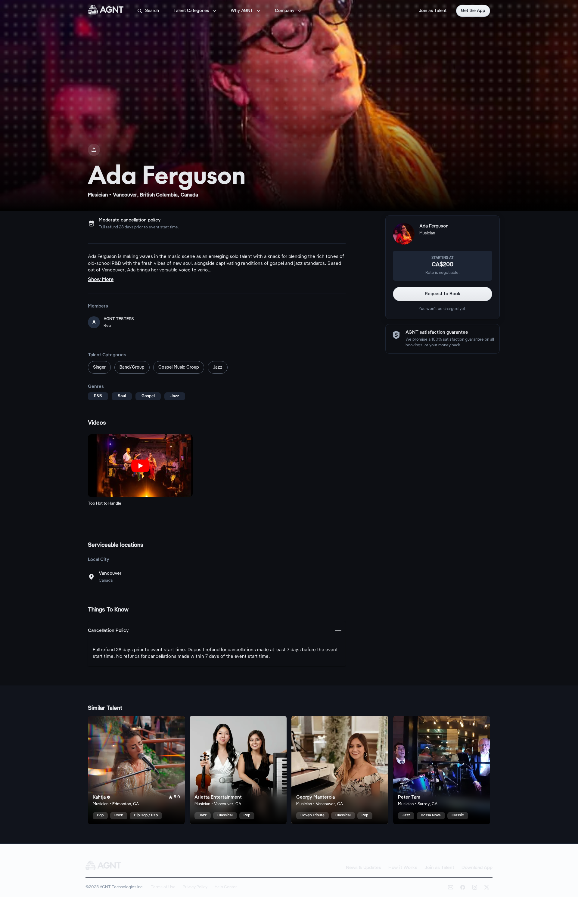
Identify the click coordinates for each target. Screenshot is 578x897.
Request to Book (443, 293)
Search (148, 11)
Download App (477, 867)
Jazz (217, 367)
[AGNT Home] (105, 11)
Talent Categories (195, 11)
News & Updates (363, 867)
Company (289, 11)
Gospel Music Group (178, 367)
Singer (99, 367)
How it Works (402, 867)
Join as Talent (432, 11)
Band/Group (132, 367)
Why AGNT (246, 11)
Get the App (473, 11)
